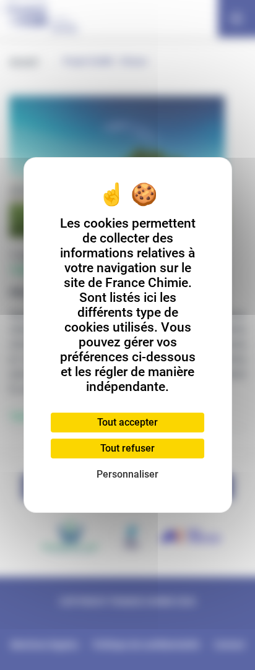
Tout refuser (127, 448)
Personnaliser (127, 474)
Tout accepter (127, 422)
